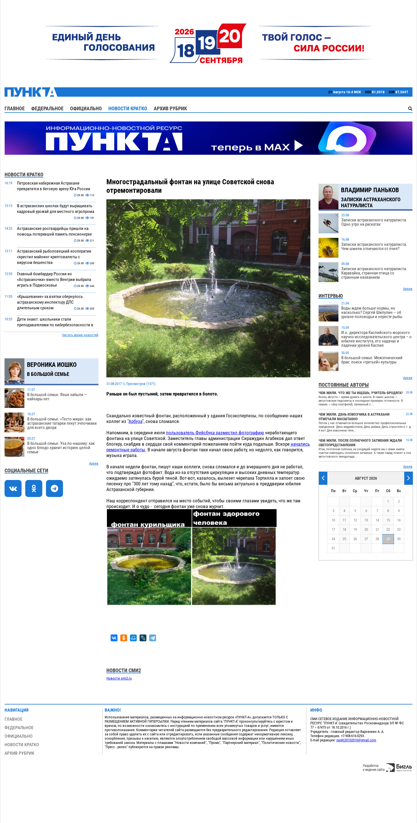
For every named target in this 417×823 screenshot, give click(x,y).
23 (399, 529)
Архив (93, 463)
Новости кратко (127, 108)
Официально (86, 108)
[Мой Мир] (133, 637)
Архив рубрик (170, 108)
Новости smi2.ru (119, 678)
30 (399, 539)
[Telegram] (152, 637)
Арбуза (135, 421)
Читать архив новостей (80, 335)
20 (366, 529)
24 (333, 539)
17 (333, 529)
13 (366, 520)
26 (355, 539)
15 (388, 520)
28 (377, 539)
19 (355, 529)
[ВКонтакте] (114, 637)
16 (399, 520)
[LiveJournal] (143, 637)
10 (333, 520)
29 (388, 539)
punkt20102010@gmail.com (356, 740)
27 (366, 539)
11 (344, 520)
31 (333, 548)
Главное (15, 108)
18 (344, 529)
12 (355, 520)
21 (377, 529)
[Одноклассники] (123, 637)
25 (344, 539)
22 (388, 529)
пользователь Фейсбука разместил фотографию (215, 432)
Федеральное (47, 108)
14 (377, 520)
